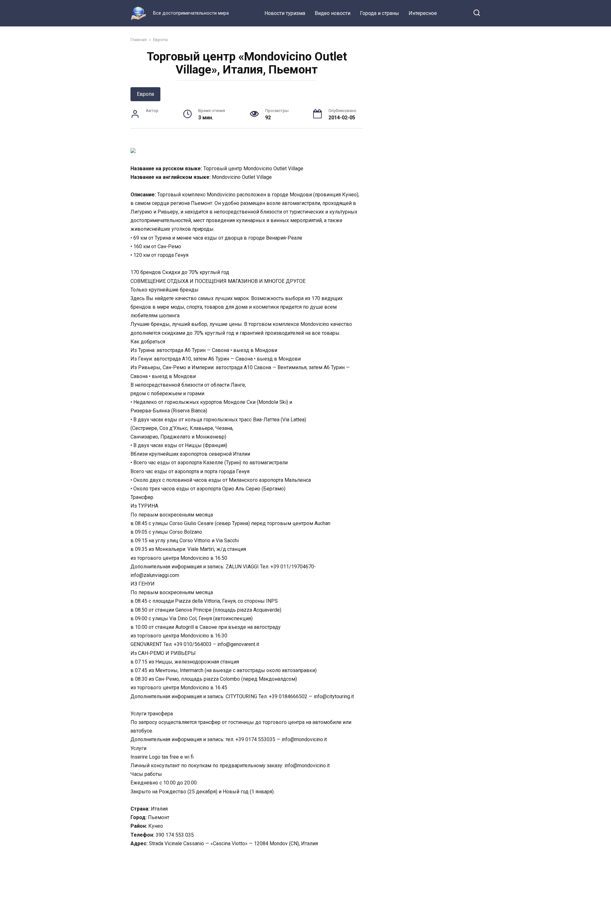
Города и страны (379, 13)
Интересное (423, 13)
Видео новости (332, 13)
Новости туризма (284, 13)
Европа (145, 94)
